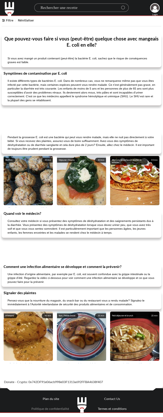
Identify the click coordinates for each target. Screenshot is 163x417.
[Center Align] (124, 6)
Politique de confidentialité (50, 408)
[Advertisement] (81, 118)
